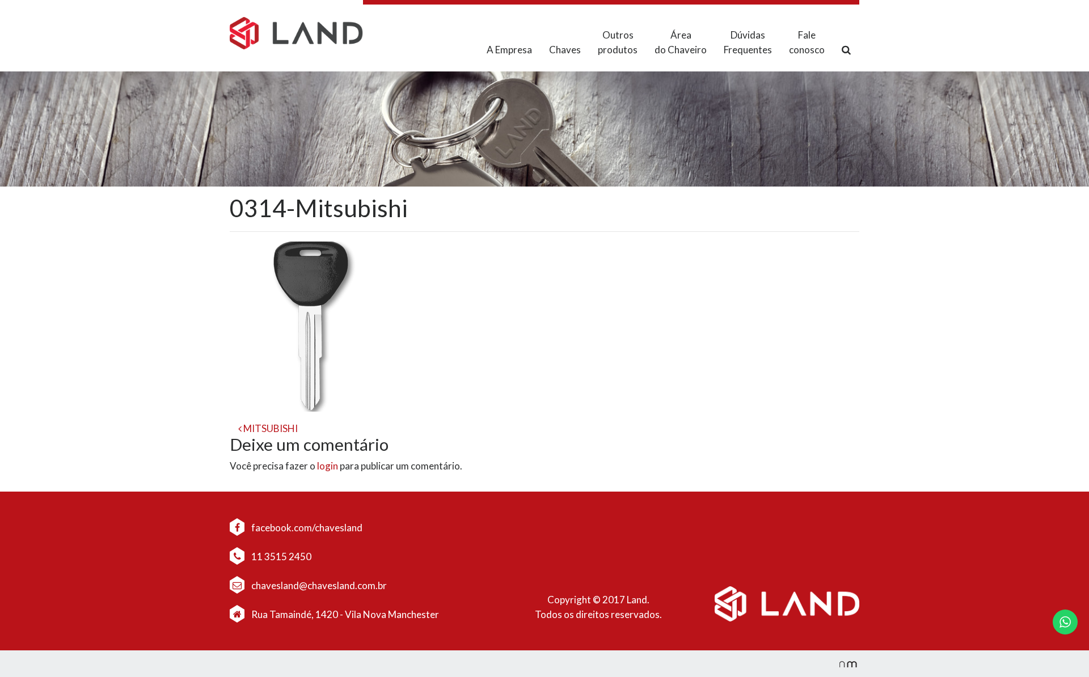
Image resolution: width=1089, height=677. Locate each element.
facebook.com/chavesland (306, 528)
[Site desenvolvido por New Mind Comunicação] (842, 663)
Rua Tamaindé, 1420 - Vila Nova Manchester (345, 614)
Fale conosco (807, 42)
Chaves (565, 50)
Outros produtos (618, 42)
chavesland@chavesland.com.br (318, 585)
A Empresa (509, 50)
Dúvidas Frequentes (748, 42)
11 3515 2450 (280, 556)
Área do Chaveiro (681, 42)
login (327, 466)
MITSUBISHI (270, 428)
